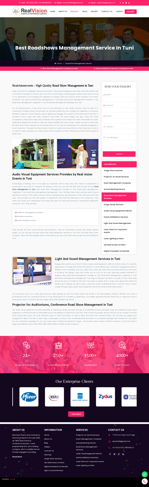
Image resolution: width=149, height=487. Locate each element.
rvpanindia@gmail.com (106, 3)
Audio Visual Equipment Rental (118, 211)
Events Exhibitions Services (116, 217)
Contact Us (106, 11)
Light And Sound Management (117, 223)
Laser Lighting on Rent (114, 238)
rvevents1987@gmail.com (73, 3)
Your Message (112, 137)
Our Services (110, 164)
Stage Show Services (113, 170)
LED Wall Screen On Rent (115, 245)
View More (76, 414)
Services (74, 11)
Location (110, 127)
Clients (119, 11)
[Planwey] (29, 11)
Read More (17, 457)
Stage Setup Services (113, 204)
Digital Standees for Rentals (116, 251)
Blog (85, 11)
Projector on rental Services (116, 177)
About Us (63, 11)
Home (52, 11)
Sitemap (47, 455)
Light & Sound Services (53, 470)
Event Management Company (117, 183)
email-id (110, 105)
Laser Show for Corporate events (115, 230)
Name (109, 95)
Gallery (94, 11)
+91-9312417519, (32, 3)
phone (109, 116)
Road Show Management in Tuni (72, 85)
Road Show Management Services (115, 196)
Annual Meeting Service (114, 189)
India (12, 479)
